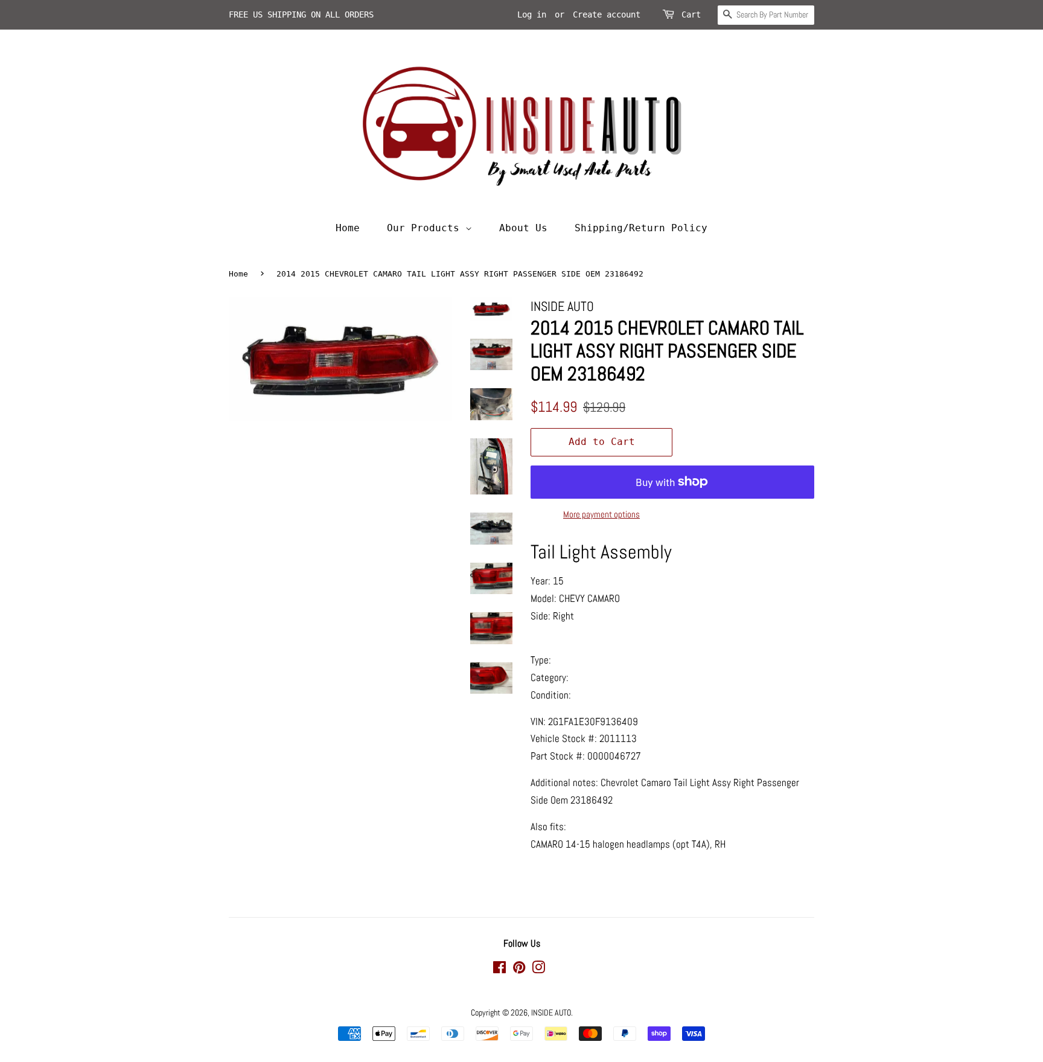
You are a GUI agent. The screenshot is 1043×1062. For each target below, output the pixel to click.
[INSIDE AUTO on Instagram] (538, 969)
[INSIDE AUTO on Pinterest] (519, 969)
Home (348, 228)
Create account (606, 14)
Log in (531, 14)
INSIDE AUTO (551, 1012)
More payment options (601, 514)
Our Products (426, 228)
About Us (523, 228)
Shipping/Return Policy (641, 228)
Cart (691, 14)
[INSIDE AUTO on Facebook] (499, 969)
